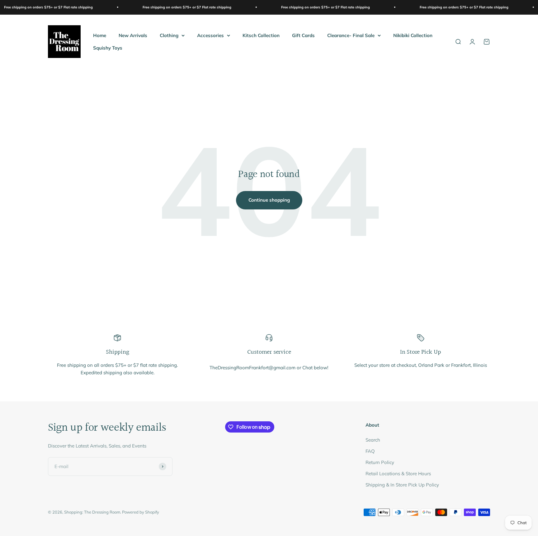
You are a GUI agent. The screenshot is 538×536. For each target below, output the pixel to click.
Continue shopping (269, 200)
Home (99, 35)
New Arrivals (133, 35)
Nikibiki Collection (412, 35)
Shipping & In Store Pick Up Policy (402, 485)
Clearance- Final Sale (351, 35)
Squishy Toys (107, 47)
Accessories (210, 35)
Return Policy (380, 462)
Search (373, 440)
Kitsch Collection (261, 35)
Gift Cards (303, 35)
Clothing (169, 35)
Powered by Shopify (140, 512)
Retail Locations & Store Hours (398, 473)
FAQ (370, 451)
